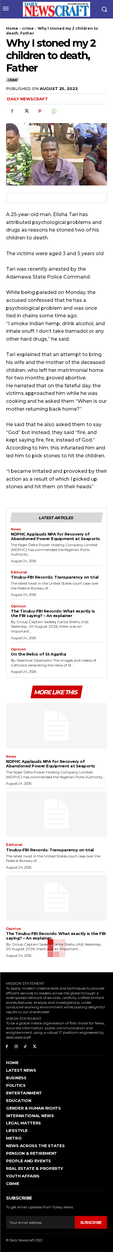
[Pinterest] (40, 111)
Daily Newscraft (27, 98)
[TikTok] (25, 1046)
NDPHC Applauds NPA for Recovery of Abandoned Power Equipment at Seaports (55, 536)
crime (28, 28)
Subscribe (91, 1222)
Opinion (18, 606)
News (16, 529)
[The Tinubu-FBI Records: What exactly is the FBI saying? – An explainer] (56, 898)
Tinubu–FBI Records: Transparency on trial (55, 577)
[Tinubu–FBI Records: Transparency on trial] (56, 814)
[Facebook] (12, 111)
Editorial (19, 572)
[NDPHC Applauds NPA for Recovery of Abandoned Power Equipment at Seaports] (56, 726)
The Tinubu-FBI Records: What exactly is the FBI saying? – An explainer (53, 613)
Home (12, 28)
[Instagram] (16, 1046)
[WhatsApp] (54, 111)
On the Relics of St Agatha (38, 654)
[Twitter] (26, 111)
